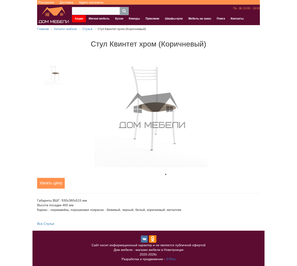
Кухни (119, 18)
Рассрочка (46, 2)
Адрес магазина (91, 2)
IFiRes (171, 259)
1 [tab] (165, 174)
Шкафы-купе (174, 18)
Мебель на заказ (199, 18)
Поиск (221, 18)
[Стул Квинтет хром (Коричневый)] (165, 110)
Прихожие (152, 18)
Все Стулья (45, 224)
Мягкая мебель (99, 18)
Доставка (66, 2)
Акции (79, 18)
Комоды (134, 18)
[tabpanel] (165, 110)
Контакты (237, 18)
